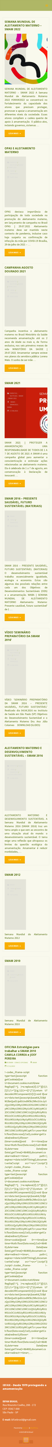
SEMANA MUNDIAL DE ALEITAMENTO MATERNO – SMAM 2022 (23, 25)
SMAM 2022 (12, 44)
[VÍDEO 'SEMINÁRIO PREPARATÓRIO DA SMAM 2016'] (36, 669)
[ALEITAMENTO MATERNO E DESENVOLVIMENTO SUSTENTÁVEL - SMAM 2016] (36, 785)
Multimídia (14, 653)
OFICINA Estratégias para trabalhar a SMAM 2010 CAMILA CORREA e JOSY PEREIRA (22, 1052)
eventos (13, 975)
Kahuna (25, 1428)
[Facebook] (20, 1442)
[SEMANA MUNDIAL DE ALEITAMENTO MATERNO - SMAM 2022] (36, 59)
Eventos (13, 39)
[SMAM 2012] (36, 904)
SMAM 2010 (12, 961)
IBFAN (21, 975)
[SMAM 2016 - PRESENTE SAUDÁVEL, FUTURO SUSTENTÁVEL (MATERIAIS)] (36, 536)
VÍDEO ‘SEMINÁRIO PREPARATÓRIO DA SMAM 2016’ (22, 636)
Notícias (13, 42)
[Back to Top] (26, 1440)
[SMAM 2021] (36, 413)
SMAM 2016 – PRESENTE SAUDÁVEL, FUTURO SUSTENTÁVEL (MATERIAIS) (23, 502)
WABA (17, 51)
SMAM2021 (14, 173)
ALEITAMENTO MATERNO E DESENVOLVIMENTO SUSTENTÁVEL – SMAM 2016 (24, 751)
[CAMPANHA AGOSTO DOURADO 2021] (36, 301)
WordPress (34, 1428)
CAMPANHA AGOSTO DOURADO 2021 (19, 269)
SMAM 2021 (12, 167)
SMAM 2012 (12, 874)
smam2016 (14, 522)
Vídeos (16, 655)
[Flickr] (31, 1442)
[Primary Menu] (46, 5)
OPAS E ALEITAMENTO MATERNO (20, 150)
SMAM (21, 42)
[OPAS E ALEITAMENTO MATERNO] (36, 182)
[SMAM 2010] (36, 990)
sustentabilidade (14, 774)
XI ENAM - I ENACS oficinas (17, 1062)
